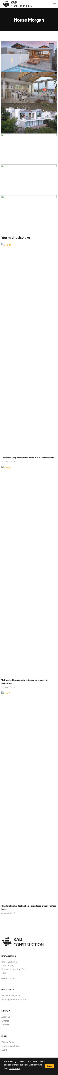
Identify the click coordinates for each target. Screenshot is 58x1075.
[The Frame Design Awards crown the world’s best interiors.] (29, 347)
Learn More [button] (14, 1068)
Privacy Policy (7, 1042)
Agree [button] (49, 1066)
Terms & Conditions (10, 1045)
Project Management (11, 995)
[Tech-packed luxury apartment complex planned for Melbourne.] (29, 570)
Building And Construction (13, 999)
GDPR (4, 1049)
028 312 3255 (8, 978)
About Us (5, 1016)
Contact (5, 1020)
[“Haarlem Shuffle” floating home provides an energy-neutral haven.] (29, 796)
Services (5, 1024)
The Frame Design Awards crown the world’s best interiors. (27, 457)
